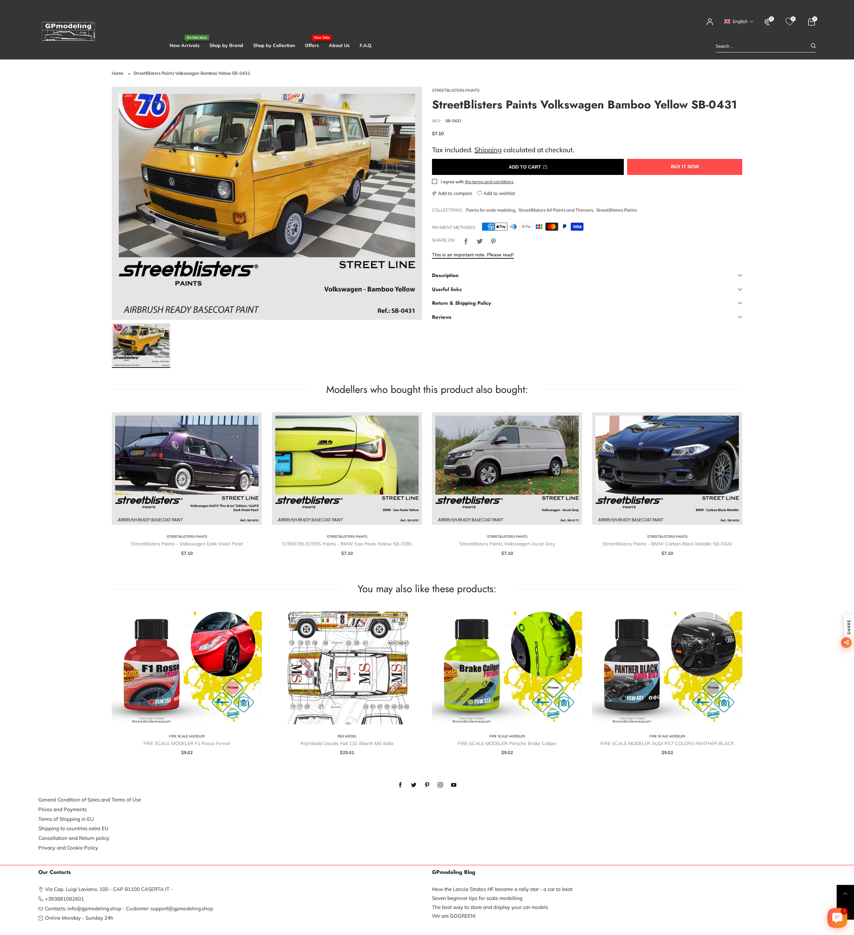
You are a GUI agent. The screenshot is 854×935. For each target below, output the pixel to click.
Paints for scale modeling (490, 210)
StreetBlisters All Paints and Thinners (555, 210)
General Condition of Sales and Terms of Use (89, 799)
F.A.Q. (366, 45)
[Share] (466, 240)
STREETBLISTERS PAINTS (455, 90)
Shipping (488, 150)
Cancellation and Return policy (73, 838)
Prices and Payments (62, 809)
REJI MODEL (347, 736)
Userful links (447, 289)
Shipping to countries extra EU (73, 828)
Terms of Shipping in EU (66, 819)
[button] (739, 21)
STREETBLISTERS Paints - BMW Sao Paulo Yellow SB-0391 (347, 544)
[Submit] (813, 46)
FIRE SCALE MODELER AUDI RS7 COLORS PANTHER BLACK (667, 743)
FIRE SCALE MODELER (187, 736)
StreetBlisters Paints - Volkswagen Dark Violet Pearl (187, 544)
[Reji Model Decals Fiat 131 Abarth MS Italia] (347, 668)
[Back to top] (845, 893)
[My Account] (710, 24)
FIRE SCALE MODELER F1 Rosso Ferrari (186, 743)
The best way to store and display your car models (490, 907)
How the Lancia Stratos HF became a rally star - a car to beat (502, 889)
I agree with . (477, 181)
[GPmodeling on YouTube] (453, 785)
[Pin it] (493, 240)
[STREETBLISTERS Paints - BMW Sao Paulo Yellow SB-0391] (347, 468)
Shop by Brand (226, 45)
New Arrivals (184, 45)
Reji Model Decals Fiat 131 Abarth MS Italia (347, 743)
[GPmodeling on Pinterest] (427, 785)
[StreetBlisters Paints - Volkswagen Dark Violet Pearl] (187, 468)
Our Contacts (54, 872)
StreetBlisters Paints (616, 210)
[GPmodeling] (68, 31)
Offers (312, 45)
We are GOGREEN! (453, 916)
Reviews (441, 317)
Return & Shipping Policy (461, 303)
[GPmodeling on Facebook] (400, 785)
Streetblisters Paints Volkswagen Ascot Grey (507, 544)
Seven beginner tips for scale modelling (477, 898)
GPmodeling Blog (453, 872)
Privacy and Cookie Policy (68, 848)
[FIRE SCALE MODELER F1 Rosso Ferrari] (187, 668)
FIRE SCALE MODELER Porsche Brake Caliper (507, 743)
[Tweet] (480, 240)
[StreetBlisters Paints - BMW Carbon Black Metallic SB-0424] (667, 468)
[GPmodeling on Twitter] (413, 785)
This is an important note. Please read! (473, 254)
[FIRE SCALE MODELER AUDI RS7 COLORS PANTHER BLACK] (667, 668)
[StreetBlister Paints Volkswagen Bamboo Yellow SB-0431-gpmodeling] (267, 203)
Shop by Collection (274, 45)
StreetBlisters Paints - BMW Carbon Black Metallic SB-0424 (667, 544)
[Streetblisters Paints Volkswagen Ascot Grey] (507, 468)
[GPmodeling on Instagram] (440, 785)
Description (445, 275)
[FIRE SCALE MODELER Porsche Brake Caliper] (507, 668)
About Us (339, 45)
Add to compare (454, 193)
